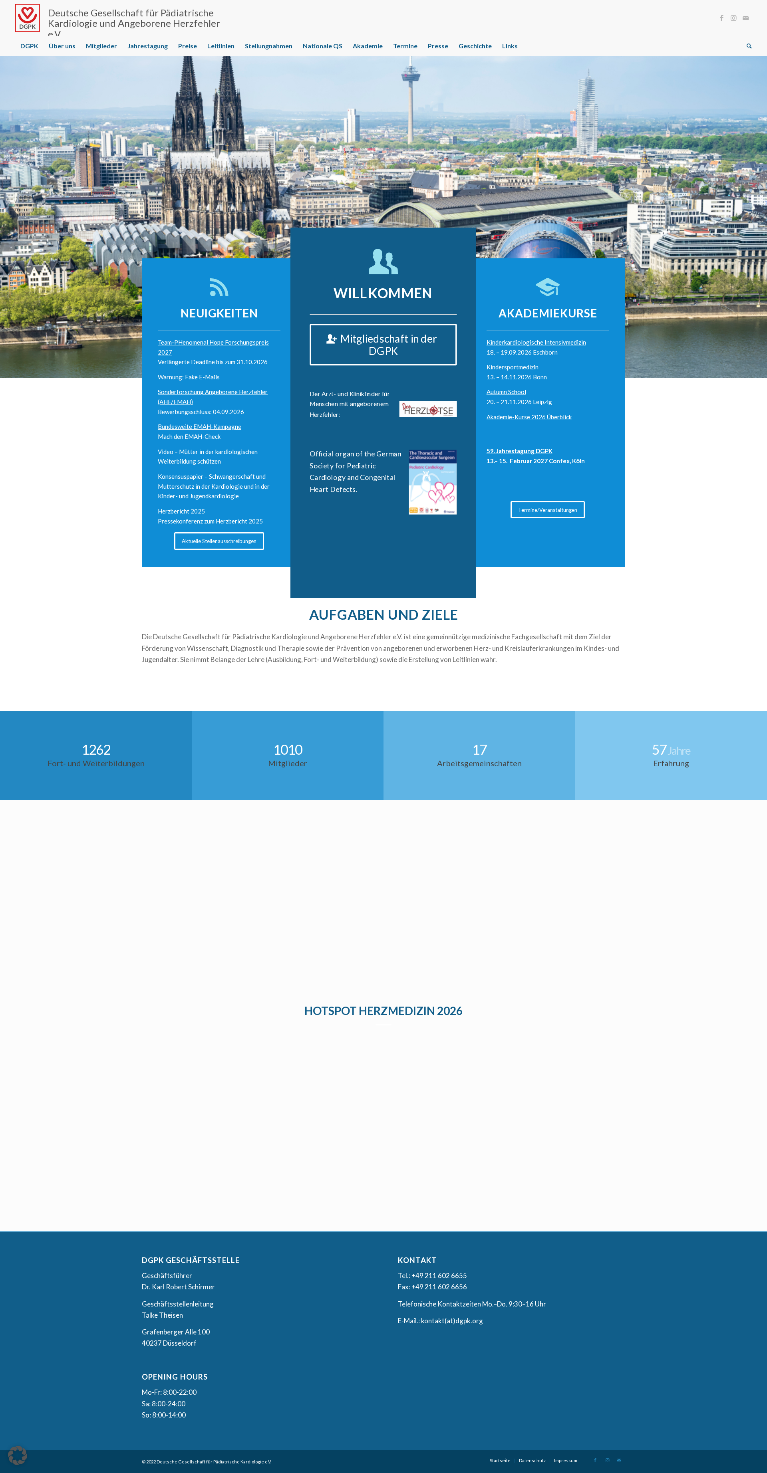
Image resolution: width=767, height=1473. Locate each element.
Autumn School (506, 391)
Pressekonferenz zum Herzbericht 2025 (210, 520)
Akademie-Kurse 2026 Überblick (529, 416)
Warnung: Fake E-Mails (189, 376)
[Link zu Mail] (746, 18)
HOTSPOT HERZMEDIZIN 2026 (383, 1010)
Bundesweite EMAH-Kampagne (199, 426)
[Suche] (746, 46)
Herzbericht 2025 (181, 510)
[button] (17, 1455)
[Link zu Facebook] (722, 18)
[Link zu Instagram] (734, 18)
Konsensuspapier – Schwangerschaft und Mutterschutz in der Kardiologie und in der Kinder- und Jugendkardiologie (214, 486)
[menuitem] (29, 46)
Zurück (7, 209)
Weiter (760, 209)
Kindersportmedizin (512, 366)
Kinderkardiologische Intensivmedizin (536, 341)
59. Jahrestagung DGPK (519, 450)
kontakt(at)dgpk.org (452, 1320)
